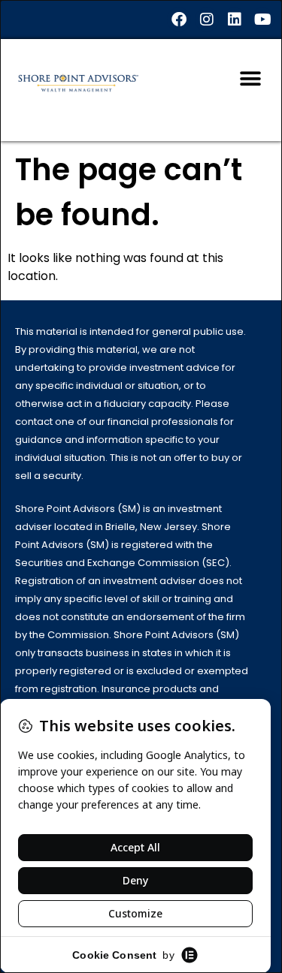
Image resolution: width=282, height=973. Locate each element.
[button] (250, 78)
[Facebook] (179, 20)
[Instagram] (207, 20)
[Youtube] (262, 20)
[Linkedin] (235, 20)
